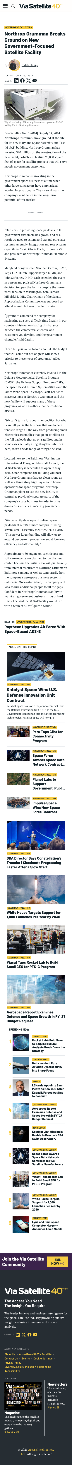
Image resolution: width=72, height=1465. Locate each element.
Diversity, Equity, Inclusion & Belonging (27, 1366)
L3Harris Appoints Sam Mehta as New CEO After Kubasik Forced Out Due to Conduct (48, 1091)
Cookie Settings (43, 1358)
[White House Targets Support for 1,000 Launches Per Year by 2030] (36, 889)
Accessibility (12, 1371)
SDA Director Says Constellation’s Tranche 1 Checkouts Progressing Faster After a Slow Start (34, 862)
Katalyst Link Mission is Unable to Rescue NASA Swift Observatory (47, 1135)
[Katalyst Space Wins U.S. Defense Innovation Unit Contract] (36, 666)
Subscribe (10, 1432)
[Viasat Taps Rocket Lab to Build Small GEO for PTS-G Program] (36, 939)
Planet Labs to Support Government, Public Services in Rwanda (48, 783)
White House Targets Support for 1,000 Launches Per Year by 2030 (34, 914)
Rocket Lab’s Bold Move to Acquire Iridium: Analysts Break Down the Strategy (48, 1046)
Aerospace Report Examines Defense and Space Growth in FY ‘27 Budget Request (36, 1016)
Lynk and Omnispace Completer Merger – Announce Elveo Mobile (47, 1225)
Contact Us (11, 1358)
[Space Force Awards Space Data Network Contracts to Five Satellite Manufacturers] (18, 755)
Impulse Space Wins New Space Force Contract (46, 807)
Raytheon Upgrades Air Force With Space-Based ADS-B (34, 629)
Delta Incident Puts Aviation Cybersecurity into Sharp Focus (47, 1067)
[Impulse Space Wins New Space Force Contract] (18, 802)
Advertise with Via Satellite (35, 1354)
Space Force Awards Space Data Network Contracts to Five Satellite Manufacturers (48, 759)
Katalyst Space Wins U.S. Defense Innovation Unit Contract (32, 695)
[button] (5, 6)
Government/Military (18, 27)
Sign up (52, 1407)
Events (25, 1358)
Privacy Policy (12, 1362)
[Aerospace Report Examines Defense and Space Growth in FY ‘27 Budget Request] (36, 989)
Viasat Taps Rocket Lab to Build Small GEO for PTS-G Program (32, 964)
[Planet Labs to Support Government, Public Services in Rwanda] (18, 779)
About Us (10, 1354)
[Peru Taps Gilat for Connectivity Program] (18, 731)
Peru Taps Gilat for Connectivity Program (47, 736)
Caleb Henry (30, 65)
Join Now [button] (56, 1261)
